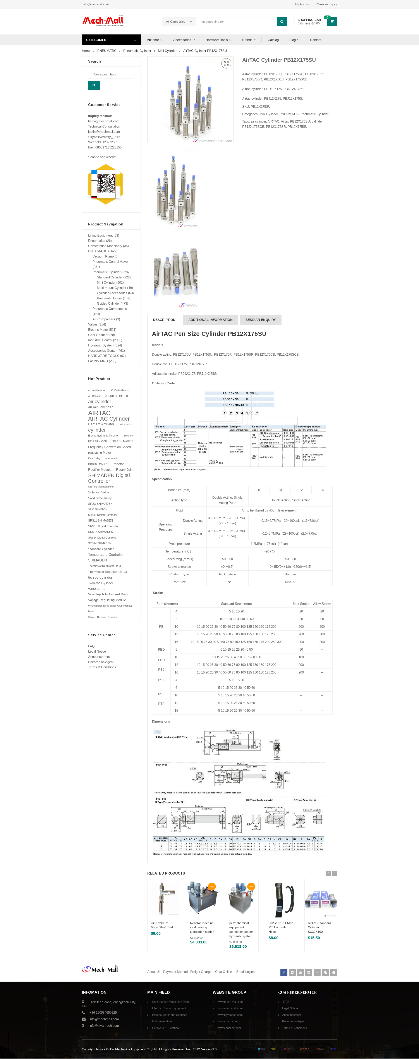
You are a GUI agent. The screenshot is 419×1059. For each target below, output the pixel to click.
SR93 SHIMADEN (97, 509)
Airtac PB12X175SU (295, 121)
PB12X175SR (276, 126)
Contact (315, 40)
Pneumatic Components (110, 308)
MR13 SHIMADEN (98, 464)
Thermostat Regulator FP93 (104, 566)
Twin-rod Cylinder (100, 583)
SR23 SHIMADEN (100, 503)
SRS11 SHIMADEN (100, 520)
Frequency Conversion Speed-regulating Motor (110, 449)
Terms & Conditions (102, 667)
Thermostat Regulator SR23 (107, 571)
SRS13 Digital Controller (103, 526)
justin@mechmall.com (104, 131)
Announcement (99, 656)
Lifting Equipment (100, 235)
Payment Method (176, 972)
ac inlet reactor (97, 390)
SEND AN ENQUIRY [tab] (261, 320)
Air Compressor (104, 319)
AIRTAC (273, 121)
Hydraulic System (101, 345)
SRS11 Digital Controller (102, 515)
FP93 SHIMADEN (122, 441)
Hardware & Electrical (165, 1028)
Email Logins (245, 972)
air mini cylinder (100, 407)
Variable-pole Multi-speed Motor (108, 594)
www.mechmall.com (230, 1008)
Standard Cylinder (109, 277)
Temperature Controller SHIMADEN (106, 557)
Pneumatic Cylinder (137, 51)
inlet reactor (112, 458)
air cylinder (258, 121)
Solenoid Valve (98, 492)
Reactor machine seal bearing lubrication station (202, 927)
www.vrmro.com (227, 1021)
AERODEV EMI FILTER (118, 396)
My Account (302, 4)
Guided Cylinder (108, 303)
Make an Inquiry (327, 4)
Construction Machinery (105, 246)
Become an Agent (100, 662)
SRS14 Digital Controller (102, 537)
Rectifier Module (99, 469)
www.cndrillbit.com (229, 1028)
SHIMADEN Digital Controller (109, 478)
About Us (154, 972)
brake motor (125, 424)
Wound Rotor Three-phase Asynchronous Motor (110, 608)
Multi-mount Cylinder (111, 288)
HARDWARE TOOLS (103, 356)
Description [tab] (164, 320)
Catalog (273, 40)
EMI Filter (129, 435)
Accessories (182, 40)
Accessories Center (102, 350)
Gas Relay (94, 458)
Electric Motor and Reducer (169, 1014)
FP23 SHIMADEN (97, 441)
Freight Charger (201, 972)
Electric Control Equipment (168, 1008)
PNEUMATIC (107, 51)
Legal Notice (97, 651)
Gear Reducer (98, 335)
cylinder (317, 121)
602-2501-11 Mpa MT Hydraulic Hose (281, 927)
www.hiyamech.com (230, 1014)
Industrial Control (100, 340)
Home (154, 40)
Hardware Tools (217, 40)
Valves (93, 324)
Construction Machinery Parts (170, 1001)
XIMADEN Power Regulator (102, 617)
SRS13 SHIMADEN (100, 532)
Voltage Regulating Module (107, 600)
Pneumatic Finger (109, 298)
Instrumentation (161, 1021)
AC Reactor (94, 396)
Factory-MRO (98, 361)
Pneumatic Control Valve (110, 261)
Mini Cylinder (167, 51)
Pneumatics (96, 240)
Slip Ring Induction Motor (101, 486)
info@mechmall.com (95, 4)
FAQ (91, 646)
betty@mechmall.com (104, 121)
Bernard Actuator (101, 424)
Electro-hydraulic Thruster (103, 435)
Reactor (118, 464)
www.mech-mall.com (230, 1001)
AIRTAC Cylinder (109, 418)
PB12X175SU (297, 126)
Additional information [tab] (210, 320)
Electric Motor (98, 329)
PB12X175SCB (253, 126)
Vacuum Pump (103, 256)
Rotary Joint (124, 469)
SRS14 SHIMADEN (99, 543)
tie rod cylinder (100, 577)
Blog (292, 40)
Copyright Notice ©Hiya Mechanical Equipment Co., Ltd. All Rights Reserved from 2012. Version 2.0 (149, 1049)
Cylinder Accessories (112, 293)
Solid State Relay (100, 498)
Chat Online (223, 972)
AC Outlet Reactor (120, 390)
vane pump (96, 588)
